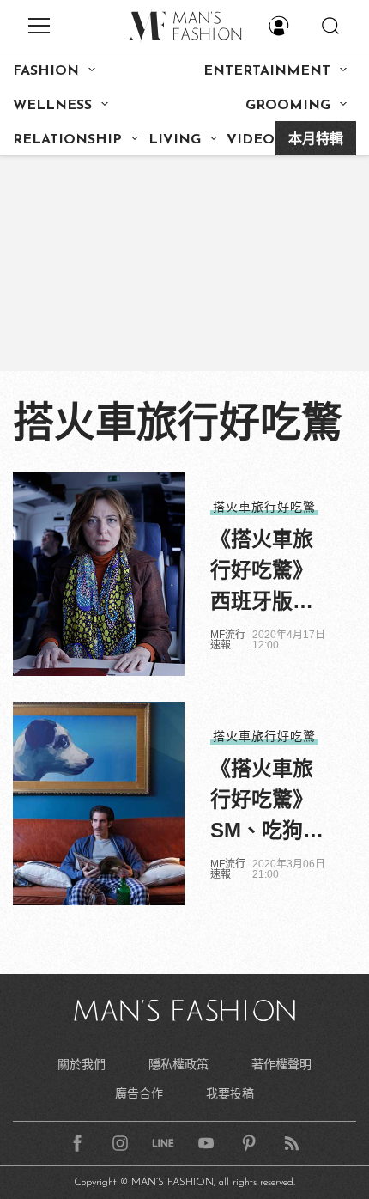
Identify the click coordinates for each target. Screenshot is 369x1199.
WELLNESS (52, 106)
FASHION (46, 71)
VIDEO (251, 140)
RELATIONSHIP (67, 140)
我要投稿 (230, 1093)
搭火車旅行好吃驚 (264, 507)
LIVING (174, 140)
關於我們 (81, 1064)
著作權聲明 (281, 1064)
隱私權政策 (178, 1064)
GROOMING (287, 106)
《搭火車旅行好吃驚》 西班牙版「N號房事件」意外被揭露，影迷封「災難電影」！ (269, 572)
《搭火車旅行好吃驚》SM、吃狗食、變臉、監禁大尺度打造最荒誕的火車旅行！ (261, 801)
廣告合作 (139, 1093)
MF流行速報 (227, 640)
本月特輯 (315, 140)
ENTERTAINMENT (266, 71)
